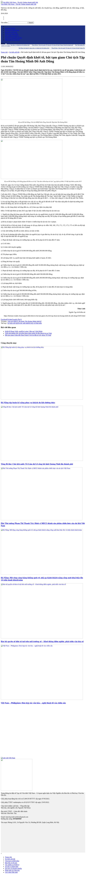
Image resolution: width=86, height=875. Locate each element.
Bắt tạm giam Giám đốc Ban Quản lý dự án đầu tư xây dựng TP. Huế (28, 335)
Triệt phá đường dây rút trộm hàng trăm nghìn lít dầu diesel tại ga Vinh (28, 333)
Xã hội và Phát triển (11, 34)
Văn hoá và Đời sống (12, 30)
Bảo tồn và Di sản (11, 32)
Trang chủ (4, 52)
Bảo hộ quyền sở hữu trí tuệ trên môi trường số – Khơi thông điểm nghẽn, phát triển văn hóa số (42, 641)
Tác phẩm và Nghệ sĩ (12, 36)
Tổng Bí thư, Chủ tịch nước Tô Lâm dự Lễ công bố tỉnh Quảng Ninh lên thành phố (37, 464)
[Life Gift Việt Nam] (8, 758)
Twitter (9, 319)
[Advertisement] (43, 731)
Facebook (4, 319)
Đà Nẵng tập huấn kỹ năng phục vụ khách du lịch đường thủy (28, 402)
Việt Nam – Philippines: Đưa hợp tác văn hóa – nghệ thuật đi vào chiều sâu (33, 703)
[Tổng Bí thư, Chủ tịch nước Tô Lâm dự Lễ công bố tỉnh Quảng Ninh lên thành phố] (42, 460)
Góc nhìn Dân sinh (11, 872)
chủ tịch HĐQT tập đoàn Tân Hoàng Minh (22, 321)
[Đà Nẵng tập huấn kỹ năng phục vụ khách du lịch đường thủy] (42, 399)
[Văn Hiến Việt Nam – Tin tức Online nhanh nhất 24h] (19, 2)
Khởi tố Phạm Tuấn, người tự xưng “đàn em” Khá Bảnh (23, 331)
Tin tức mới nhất (23, 323)
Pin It (20, 319)
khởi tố (39, 321)
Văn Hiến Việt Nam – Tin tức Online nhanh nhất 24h (18, 4)
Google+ (15, 319)
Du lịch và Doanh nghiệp (13, 38)
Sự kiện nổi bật (10, 28)
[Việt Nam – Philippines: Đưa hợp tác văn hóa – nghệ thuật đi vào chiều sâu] (42, 699)
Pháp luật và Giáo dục (12, 40)
